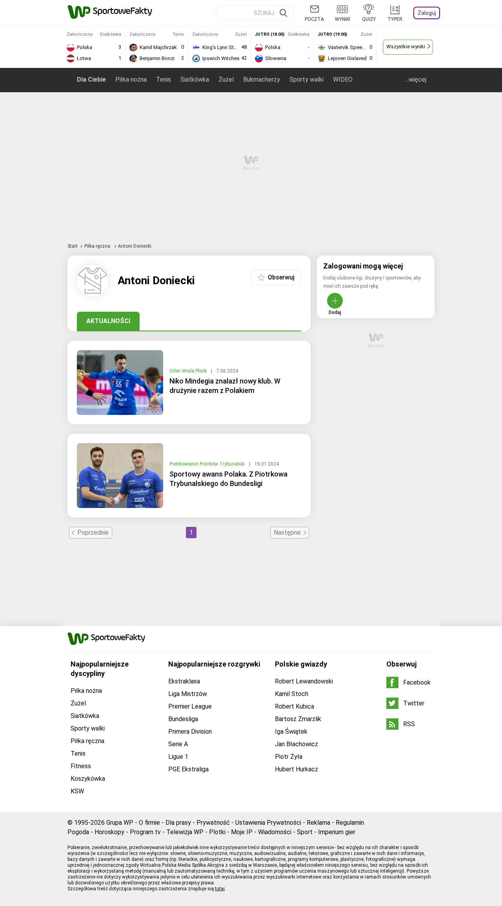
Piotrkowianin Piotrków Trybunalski (207, 464)
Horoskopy (109, 832)
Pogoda (78, 832)
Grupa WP (119, 822)
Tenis (163, 79)
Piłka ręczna (97, 246)
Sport (305, 832)
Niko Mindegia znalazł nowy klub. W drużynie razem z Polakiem (224, 386)
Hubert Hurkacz (296, 769)
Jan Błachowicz (296, 744)
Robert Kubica (294, 706)
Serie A (178, 744)
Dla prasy (178, 822)
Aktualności (108, 321)
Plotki (217, 832)
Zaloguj (427, 13)
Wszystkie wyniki (405, 46)
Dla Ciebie (91, 79)
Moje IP (242, 832)
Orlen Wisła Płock (188, 371)
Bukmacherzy (261, 79)
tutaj (220, 888)
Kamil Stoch (291, 694)
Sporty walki (306, 79)
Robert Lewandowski (304, 681)
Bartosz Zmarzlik (298, 719)
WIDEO (343, 79)
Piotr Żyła (288, 756)
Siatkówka (194, 79)
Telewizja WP (185, 832)
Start (72, 246)
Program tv (145, 832)
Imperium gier (336, 832)
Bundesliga (183, 719)
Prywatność (213, 822)
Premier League (190, 706)
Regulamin (350, 822)
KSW (77, 791)
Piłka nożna (131, 79)
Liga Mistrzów (187, 694)
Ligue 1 (178, 756)
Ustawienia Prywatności (268, 822)
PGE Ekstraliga (188, 769)
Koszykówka (88, 778)
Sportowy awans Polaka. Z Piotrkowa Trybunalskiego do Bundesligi (228, 479)
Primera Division (190, 731)
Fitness (81, 766)
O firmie (149, 822)
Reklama (318, 822)
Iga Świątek (291, 731)
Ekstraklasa (184, 681)
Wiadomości (274, 832)
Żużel (226, 79)
